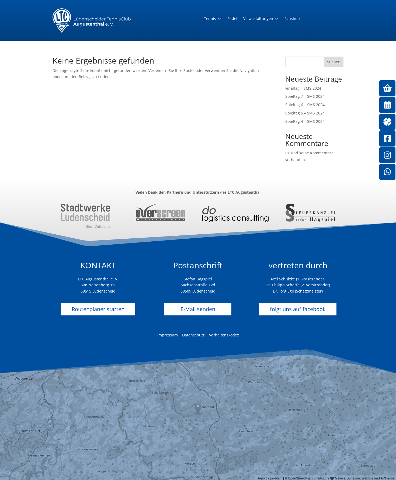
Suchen (334, 61)
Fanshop (292, 19)
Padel (232, 19)
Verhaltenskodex (224, 335)
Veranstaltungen (258, 19)
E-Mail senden (197, 309)
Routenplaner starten (98, 309)
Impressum (167, 335)
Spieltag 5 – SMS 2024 (305, 113)
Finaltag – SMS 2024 (303, 88)
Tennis (210, 19)
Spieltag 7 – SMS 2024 (305, 96)
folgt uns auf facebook (298, 309)
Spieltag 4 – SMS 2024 (305, 121)
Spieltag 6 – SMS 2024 (305, 104)
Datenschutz (193, 335)
